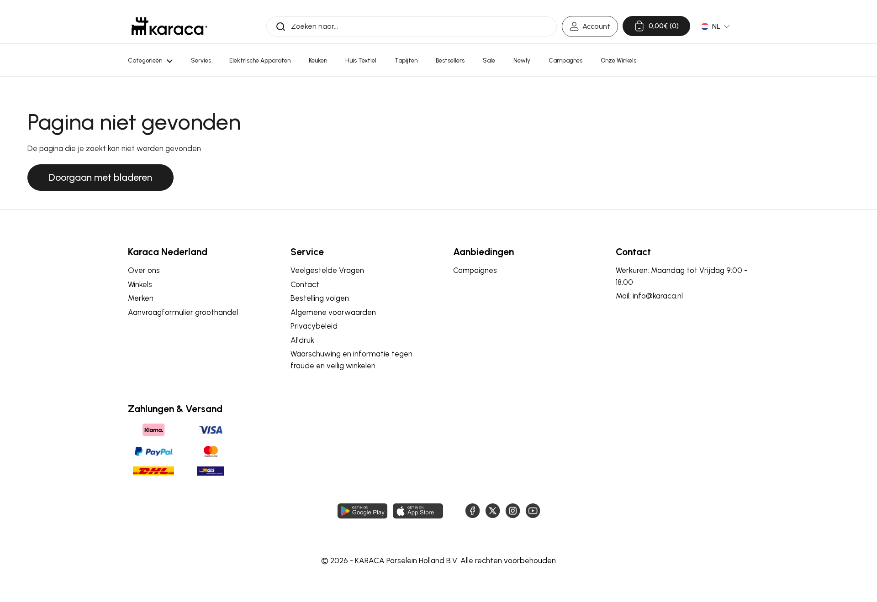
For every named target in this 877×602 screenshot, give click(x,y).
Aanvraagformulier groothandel (183, 312)
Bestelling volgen (320, 298)
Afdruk (302, 340)
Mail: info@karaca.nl (649, 295)
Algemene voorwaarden (333, 312)
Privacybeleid (314, 325)
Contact (305, 284)
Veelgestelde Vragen (327, 270)
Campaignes (475, 270)
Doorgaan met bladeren (100, 177)
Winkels (140, 284)
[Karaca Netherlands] (169, 26)
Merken (140, 298)
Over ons (144, 270)
